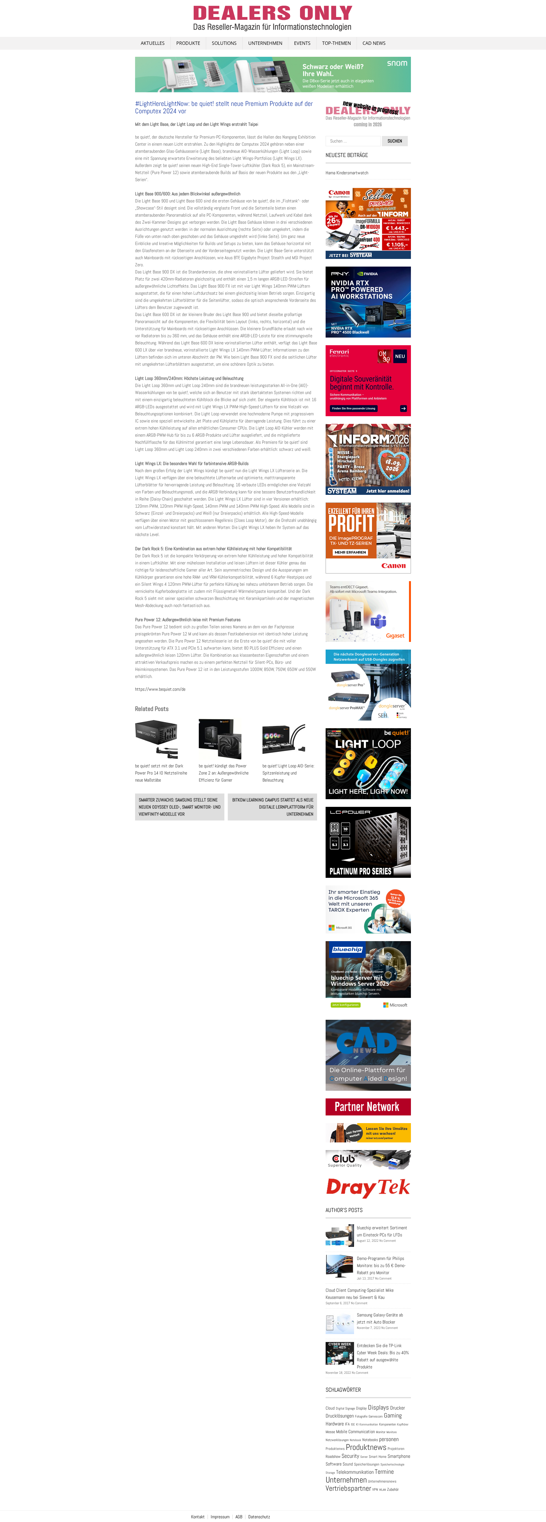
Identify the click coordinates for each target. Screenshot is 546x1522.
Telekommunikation (355, 1472)
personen (389, 1439)
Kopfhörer (402, 1424)
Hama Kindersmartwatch (347, 173)
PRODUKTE (188, 43)
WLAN (382, 1490)
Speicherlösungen (366, 1464)
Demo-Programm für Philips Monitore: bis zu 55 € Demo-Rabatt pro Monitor (381, 1265)
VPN (375, 1489)
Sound (348, 1464)
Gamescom (376, 1416)
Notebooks (370, 1439)
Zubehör (393, 1489)
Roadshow (333, 1456)
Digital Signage (345, 1408)
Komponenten (387, 1424)
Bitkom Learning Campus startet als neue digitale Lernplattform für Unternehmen (272, 807)
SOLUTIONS (224, 43)
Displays (378, 1407)
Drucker (397, 1408)
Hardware (335, 1423)
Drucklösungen (340, 1415)
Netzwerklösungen (337, 1440)
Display (361, 1408)
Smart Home (377, 1456)
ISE (353, 1424)
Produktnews (366, 1447)
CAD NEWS (374, 43)
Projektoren (396, 1448)
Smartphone (399, 1456)
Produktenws (335, 1448)
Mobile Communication (355, 1432)
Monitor (380, 1432)
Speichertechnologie (392, 1464)
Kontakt (198, 1517)
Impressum (220, 1517)
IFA (347, 1424)
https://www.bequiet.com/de (160, 689)
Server (364, 1457)
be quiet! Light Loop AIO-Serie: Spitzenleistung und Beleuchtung (288, 773)
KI (357, 1424)
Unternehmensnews (382, 1481)
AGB (238, 1517)
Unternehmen (265, 43)
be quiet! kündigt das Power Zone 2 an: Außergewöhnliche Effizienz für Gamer (224, 773)
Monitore (391, 1432)
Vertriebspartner (348, 1488)
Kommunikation (368, 1424)
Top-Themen (336, 43)
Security (350, 1456)
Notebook (355, 1440)
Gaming (393, 1415)
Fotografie (361, 1416)
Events (302, 43)
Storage (330, 1473)
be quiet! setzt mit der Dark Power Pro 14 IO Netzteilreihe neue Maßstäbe (161, 773)
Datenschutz (259, 1517)
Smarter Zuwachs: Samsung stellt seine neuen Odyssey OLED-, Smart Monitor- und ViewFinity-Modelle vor (180, 807)
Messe (330, 1431)
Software (334, 1464)
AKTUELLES (153, 43)
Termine (384, 1471)
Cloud (330, 1408)
